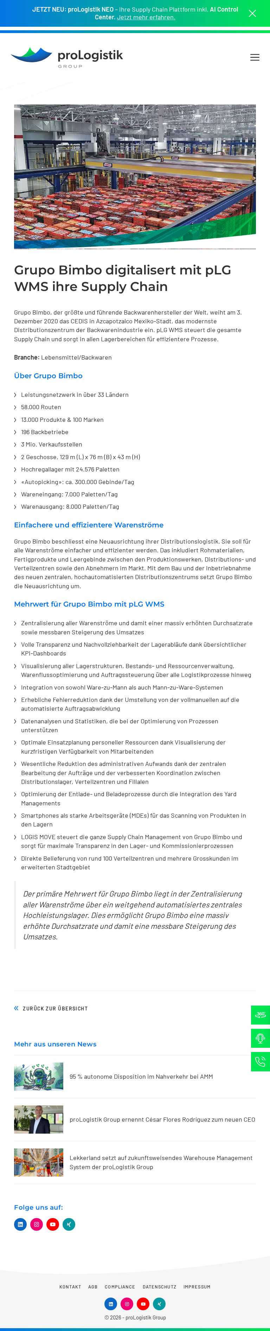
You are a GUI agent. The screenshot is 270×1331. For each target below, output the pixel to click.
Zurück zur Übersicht (55, 1009)
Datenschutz (159, 1286)
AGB (93, 1286)
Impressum (197, 1286)
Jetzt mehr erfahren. (146, 17)
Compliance (120, 1286)
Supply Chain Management (144, 837)
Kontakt (70, 1286)
